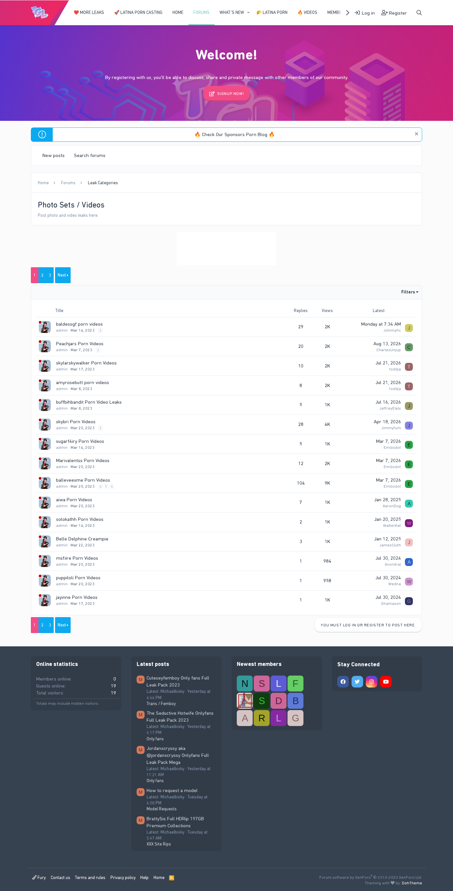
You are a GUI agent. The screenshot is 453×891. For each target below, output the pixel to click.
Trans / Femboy (161, 703)
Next (62, 275)
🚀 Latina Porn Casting (138, 12)
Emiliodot (392, 447)
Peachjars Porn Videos (79, 344)
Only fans (155, 738)
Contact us (60, 877)
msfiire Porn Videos (77, 558)
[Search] (419, 12)
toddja (395, 369)
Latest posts (153, 664)
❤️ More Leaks (89, 12)
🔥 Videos (307, 12)
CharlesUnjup (388, 350)
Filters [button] (408, 291)
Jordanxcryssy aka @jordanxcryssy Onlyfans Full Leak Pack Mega (178, 755)
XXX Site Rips (159, 844)
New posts (53, 155)
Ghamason (391, 603)
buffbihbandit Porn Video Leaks (89, 402)
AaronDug (392, 506)
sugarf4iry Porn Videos (80, 441)
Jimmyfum (391, 428)
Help (144, 877)
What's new (232, 12)
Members (337, 12)
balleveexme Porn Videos (83, 480)
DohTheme (412, 883)
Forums (201, 12)
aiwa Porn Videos (74, 500)
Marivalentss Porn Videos (82, 460)
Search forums (89, 155)
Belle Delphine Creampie (82, 539)
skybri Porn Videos (76, 422)
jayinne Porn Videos (76, 597)
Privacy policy (123, 877)
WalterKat (392, 525)
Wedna (394, 584)
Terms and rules (90, 877)
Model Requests (162, 808)
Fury (41, 877)
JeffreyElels (390, 408)
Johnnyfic (392, 330)
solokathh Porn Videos (79, 519)
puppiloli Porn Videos (78, 578)
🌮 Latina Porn (272, 12)
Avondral (393, 564)
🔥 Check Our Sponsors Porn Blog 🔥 (234, 134)
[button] (248, 12)
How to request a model (172, 790)
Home (177, 12)
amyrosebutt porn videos (82, 382)
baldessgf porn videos (79, 324)
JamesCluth (390, 545)
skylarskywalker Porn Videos (86, 363)
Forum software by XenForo (370, 877)
